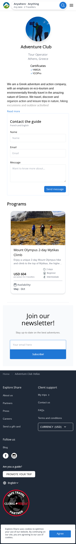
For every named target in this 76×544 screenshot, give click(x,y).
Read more (13, 111)
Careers (7, 418)
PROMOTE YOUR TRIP (19, 474)
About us (8, 395)
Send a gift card (12, 426)
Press (6, 411)
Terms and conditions (50, 418)
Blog (5, 447)
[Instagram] (14, 456)
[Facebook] (5, 456)
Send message (55, 189)
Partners (7, 403)
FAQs (41, 410)
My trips (42, 394)
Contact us (44, 402)
